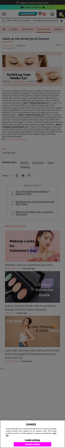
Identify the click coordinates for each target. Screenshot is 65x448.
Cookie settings (32, 440)
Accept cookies (32, 444)
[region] (32, 434)
